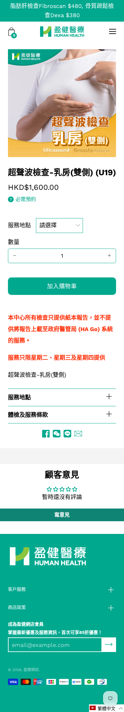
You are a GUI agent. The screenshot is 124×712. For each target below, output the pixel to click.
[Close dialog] (120, 330)
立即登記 (62, 374)
